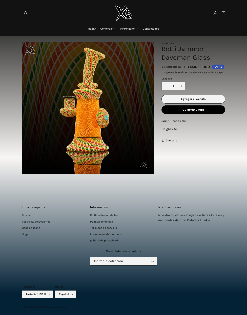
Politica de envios (101, 221)
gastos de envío (175, 72)
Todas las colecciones (36, 221)
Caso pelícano (31, 227)
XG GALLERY (37, 307)
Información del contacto (106, 234)
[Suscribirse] (153, 261)
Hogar (26, 234)
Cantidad (166, 78)
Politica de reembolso (104, 215)
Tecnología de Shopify (57, 307)
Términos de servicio (103, 227)
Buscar (26, 215)
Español (64, 294)
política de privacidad (104, 240)
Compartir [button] (172, 140)
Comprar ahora (193, 109)
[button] (26, 13)
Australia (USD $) (36, 294)
